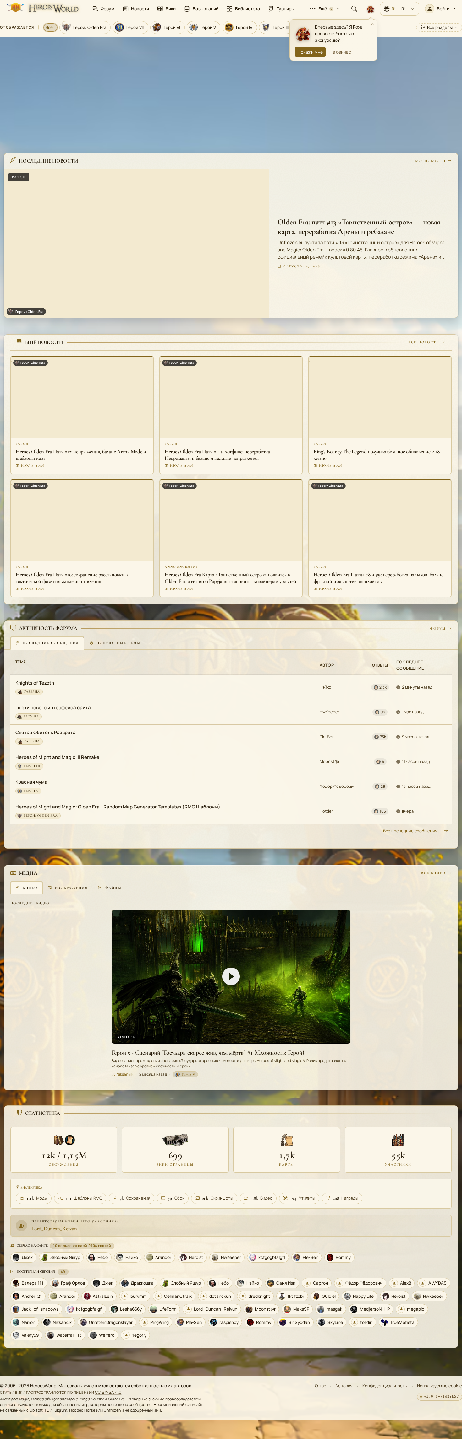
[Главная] (42, 8)
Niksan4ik (125, 1074)
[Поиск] (354, 9)
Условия (344, 1385)
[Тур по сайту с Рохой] (370, 9)
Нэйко (325, 687)
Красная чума (31, 782)
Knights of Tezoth (34, 682)
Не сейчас (340, 52)
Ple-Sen (327, 736)
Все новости (430, 160)
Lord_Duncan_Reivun (54, 1228)
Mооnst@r (330, 761)
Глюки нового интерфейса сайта (53, 707)
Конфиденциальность (384, 1385)
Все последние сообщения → (412, 831)
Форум (438, 628)
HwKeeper (329, 712)
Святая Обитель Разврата (45, 732)
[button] (440, 9)
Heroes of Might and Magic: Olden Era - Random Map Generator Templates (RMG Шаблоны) (117, 806)
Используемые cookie (439, 1385)
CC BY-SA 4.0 (108, 1392)
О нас (320, 1385)
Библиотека (30, 1187)
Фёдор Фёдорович (337, 786)
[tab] (47, 643)
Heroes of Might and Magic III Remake (57, 757)
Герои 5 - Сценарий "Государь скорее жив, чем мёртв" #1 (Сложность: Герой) (208, 1052)
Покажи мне (310, 52)
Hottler (326, 811)
